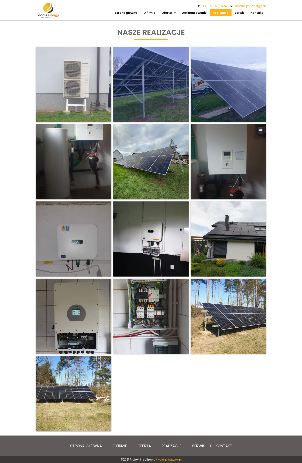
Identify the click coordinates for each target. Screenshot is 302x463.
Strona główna (126, 13)
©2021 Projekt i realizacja (151, 459)
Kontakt (257, 13)
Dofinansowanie (194, 13)
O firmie (149, 13)
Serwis (239, 13)
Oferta (166, 13)
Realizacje (220, 13)
